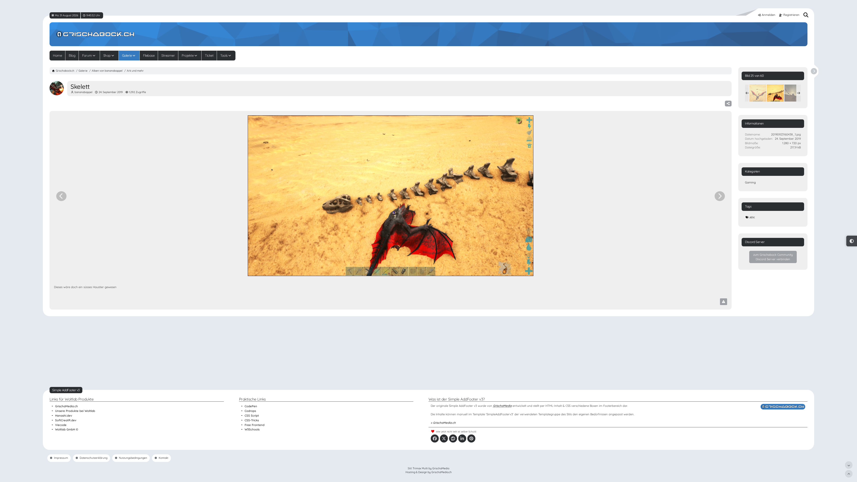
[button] (462, 438)
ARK (752, 217)
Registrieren (791, 15)
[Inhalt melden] (723, 301)
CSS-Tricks (252, 420)
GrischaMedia (502, 405)
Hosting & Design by (429, 472)
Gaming (750, 182)
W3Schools (252, 429)
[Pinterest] (471, 438)
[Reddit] (453, 438)
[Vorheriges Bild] (61, 196)
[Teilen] (728, 103)
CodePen (251, 406)
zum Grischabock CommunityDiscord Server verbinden (773, 257)
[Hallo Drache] (792, 93)
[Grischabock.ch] (428, 34)
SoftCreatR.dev (65, 420)
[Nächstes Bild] (720, 196)
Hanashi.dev (63, 415)
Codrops (250, 411)
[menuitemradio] (851, 241)
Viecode (61, 425)
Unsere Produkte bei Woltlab (75, 411)
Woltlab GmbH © (66, 429)
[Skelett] (775, 93)
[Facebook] (435, 438)
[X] (444, 438)
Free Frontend (254, 425)
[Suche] (806, 14)
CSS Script (252, 415)
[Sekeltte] (757, 93)
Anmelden (768, 15)
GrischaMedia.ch (66, 406)
